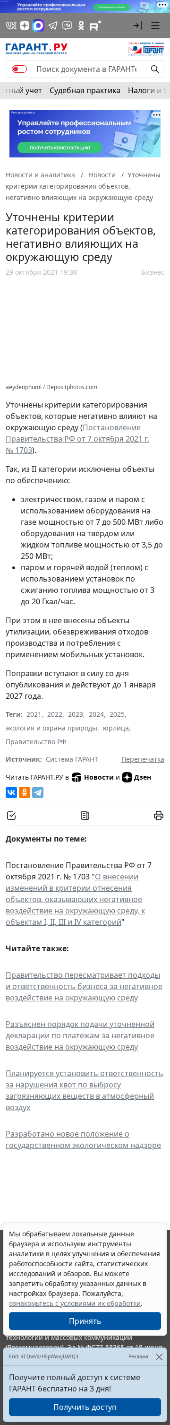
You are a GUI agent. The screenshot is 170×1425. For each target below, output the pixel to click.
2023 (75, 714)
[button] (137, 26)
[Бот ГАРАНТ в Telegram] (67, 25)
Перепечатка (142, 759)
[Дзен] (24, 25)
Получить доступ (85, 1407)
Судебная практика (85, 90)
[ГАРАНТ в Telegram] (53, 25)
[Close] (159, 1357)
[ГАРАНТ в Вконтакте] (11, 25)
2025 (117, 714)
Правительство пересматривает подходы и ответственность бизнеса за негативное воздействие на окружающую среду (84, 986)
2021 (34, 714)
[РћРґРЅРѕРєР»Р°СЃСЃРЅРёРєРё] (24, 792)
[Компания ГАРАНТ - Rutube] (95, 25)
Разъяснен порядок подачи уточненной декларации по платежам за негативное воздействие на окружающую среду (80, 1035)
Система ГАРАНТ (72, 759)
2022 (54, 714)
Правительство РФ (36, 741)
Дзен (142, 777)
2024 (96, 714)
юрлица (116, 727)
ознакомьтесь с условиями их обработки (75, 1303)
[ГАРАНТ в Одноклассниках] (81, 25)
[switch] (19, 69)
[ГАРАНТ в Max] (38, 25)
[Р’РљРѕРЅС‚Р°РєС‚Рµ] (11, 792)
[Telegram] (37, 792)
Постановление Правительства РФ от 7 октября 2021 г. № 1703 (77, 438)
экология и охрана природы (51, 727)
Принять (85, 1321)
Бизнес (152, 272)
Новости (99, 777)
